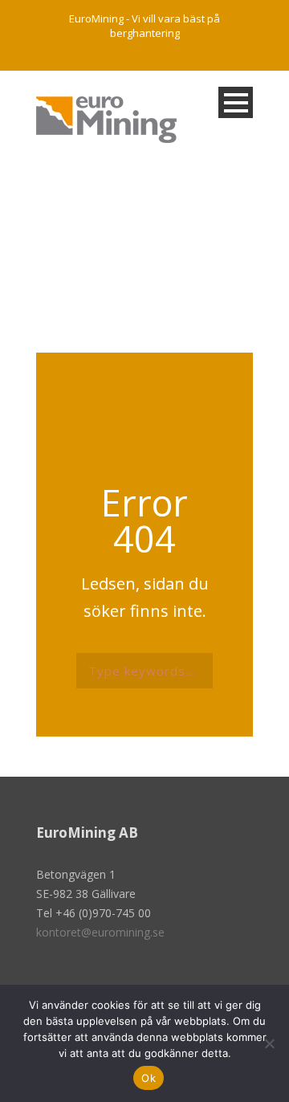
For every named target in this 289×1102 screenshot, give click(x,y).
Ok (148, 1077)
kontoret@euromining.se (100, 932)
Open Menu (235, 102)
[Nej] (269, 1043)
